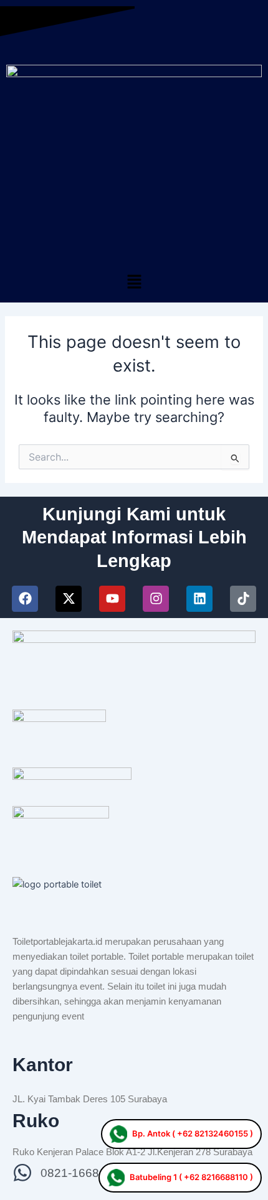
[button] (134, 282)
